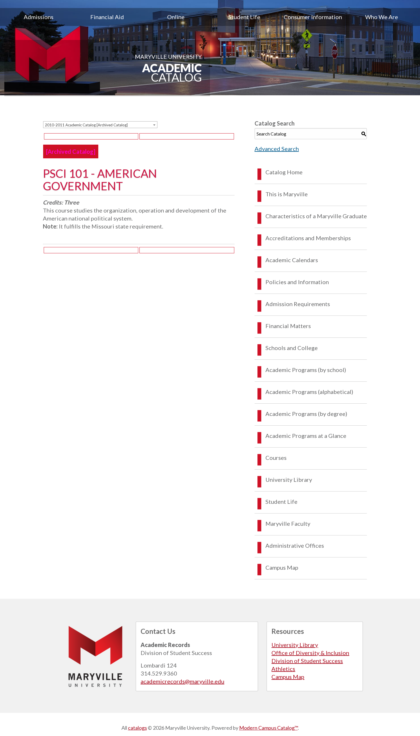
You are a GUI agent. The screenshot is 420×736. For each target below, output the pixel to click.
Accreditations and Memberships (308, 237)
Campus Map (281, 567)
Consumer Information (313, 16)
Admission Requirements (297, 303)
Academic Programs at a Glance (305, 435)
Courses (276, 457)
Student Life (244, 16)
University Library (288, 479)
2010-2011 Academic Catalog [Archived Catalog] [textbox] (86, 125)
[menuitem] (38, 17)
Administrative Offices (294, 545)
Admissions (38, 16)
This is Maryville (286, 194)
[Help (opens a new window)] (186, 136)
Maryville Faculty (287, 523)
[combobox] (100, 124)
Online (176, 16)
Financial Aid (107, 16)
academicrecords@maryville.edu (182, 681)
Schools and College (291, 347)
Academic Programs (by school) (305, 369)
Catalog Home (284, 172)
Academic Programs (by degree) (306, 413)
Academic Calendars (291, 259)
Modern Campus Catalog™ (268, 728)
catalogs (137, 728)
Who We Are (381, 16)
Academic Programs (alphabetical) (309, 391)
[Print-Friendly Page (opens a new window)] (91, 136)
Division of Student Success (307, 660)
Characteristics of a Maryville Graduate (316, 216)
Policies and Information (297, 281)
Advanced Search (277, 148)
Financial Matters (288, 325)
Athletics (283, 668)
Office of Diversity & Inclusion (310, 652)
